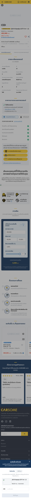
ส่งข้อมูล (15, 495)
